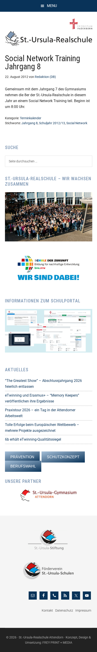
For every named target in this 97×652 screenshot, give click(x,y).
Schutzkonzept (63, 457)
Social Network (76, 123)
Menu (52, 6)
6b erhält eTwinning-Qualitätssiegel (33, 439)
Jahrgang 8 (29, 123)
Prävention (22, 457)
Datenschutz (64, 610)
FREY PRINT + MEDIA (57, 642)
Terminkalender (30, 118)
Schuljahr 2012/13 (52, 123)
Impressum (83, 610)
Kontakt (47, 610)
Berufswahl (23, 466)
